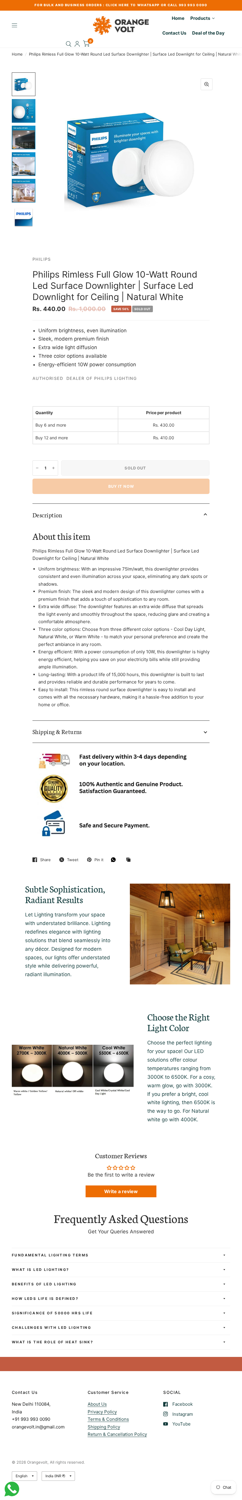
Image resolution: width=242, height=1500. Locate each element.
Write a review (121, 1191)
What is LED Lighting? (40, 1269)
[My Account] (77, 44)
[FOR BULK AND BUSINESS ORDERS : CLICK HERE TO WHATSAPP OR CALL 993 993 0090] (121, 5)
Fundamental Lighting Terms (50, 1255)
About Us (97, 1404)
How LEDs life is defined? (45, 1298)
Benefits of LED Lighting (44, 1284)
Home (17, 54)
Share (45, 859)
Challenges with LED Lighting (51, 1327)
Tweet (73, 859)
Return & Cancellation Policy (117, 1434)
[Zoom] (206, 84)
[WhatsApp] (115, 859)
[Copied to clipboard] (130, 860)
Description (47, 515)
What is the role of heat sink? (52, 1342)
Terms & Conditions (108, 1419)
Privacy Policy (102, 1412)
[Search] (68, 44)
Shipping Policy (104, 1427)
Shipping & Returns (57, 731)
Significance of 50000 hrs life (52, 1313)
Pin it (99, 859)
